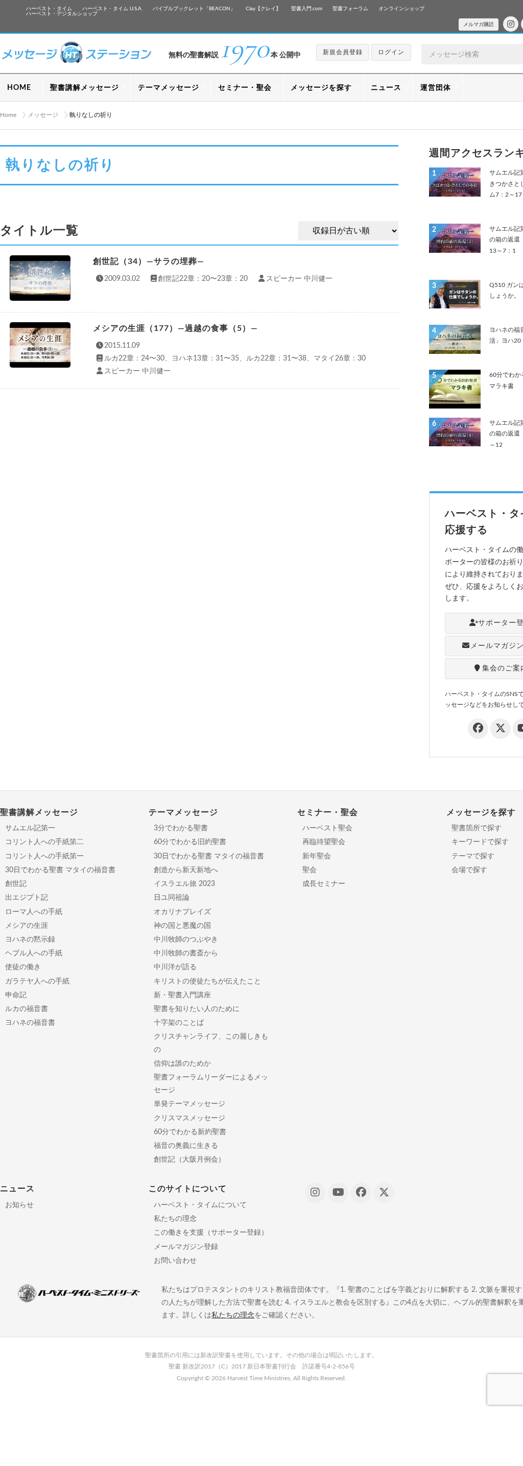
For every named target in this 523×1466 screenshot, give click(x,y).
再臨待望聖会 (323, 842)
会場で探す (469, 870)
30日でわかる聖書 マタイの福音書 (60, 870)
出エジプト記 (26, 897)
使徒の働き (23, 967)
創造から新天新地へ (186, 870)
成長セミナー (323, 883)
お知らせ (19, 1205)
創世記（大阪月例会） (189, 1159)
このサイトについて (188, 1189)
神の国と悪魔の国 (182, 925)
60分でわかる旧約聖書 (190, 842)
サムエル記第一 (30, 828)
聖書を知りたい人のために (197, 1009)
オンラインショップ (401, 8)
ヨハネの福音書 (30, 1022)
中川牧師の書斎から (186, 953)
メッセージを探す (321, 87)
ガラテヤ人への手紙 (37, 981)
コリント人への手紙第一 (44, 856)
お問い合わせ (175, 1260)
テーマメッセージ (168, 87)
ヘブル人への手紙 (33, 953)
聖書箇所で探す (476, 828)
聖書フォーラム (350, 8)
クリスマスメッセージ (189, 1118)
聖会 (309, 870)
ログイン (391, 52)
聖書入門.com (306, 8)
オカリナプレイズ (182, 912)
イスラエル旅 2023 (184, 883)
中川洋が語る (175, 967)
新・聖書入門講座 (182, 995)
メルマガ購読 (478, 24)
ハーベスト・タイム (49, 8)
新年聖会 (316, 856)
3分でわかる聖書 (181, 828)
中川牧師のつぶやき (186, 939)
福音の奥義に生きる (186, 1145)
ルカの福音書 (26, 1009)
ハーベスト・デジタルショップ (62, 13)
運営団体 (435, 87)
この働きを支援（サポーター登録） (211, 1232)
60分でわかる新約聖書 (190, 1132)
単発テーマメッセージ (189, 1104)
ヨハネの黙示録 (30, 939)
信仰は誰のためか (182, 1063)
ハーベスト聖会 (327, 828)
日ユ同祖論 (171, 897)
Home (8, 115)
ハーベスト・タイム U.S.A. (112, 8)
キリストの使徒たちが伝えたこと (207, 981)
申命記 (16, 995)
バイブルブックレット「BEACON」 (194, 8)
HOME (19, 87)
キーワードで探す (480, 842)
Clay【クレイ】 (263, 8)
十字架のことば (179, 1022)
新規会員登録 (343, 52)
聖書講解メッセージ (84, 87)
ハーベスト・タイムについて (200, 1205)
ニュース (386, 87)
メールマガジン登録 (186, 1247)
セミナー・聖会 (245, 87)
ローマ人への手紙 (33, 912)
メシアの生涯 (26, 925)
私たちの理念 (175, 1218)
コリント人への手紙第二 (44, 842)
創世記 (16, 883)
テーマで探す (472, 856)
